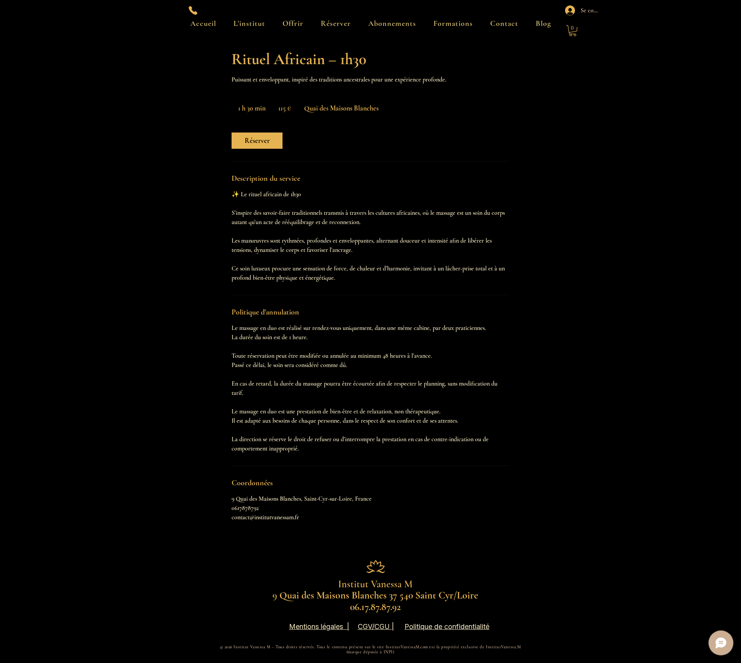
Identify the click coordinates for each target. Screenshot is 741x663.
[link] (257, 141)
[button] (572, 30)
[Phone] (193, 10)
